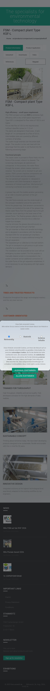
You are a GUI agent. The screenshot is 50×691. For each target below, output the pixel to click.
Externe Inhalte (41, 339)
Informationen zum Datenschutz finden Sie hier (25, 382)
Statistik (27, 336)
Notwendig (9, 339)
